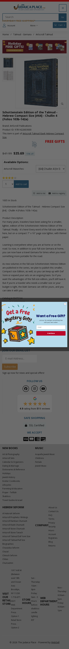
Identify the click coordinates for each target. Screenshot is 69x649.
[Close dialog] (65, 304)
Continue (51, 333)
